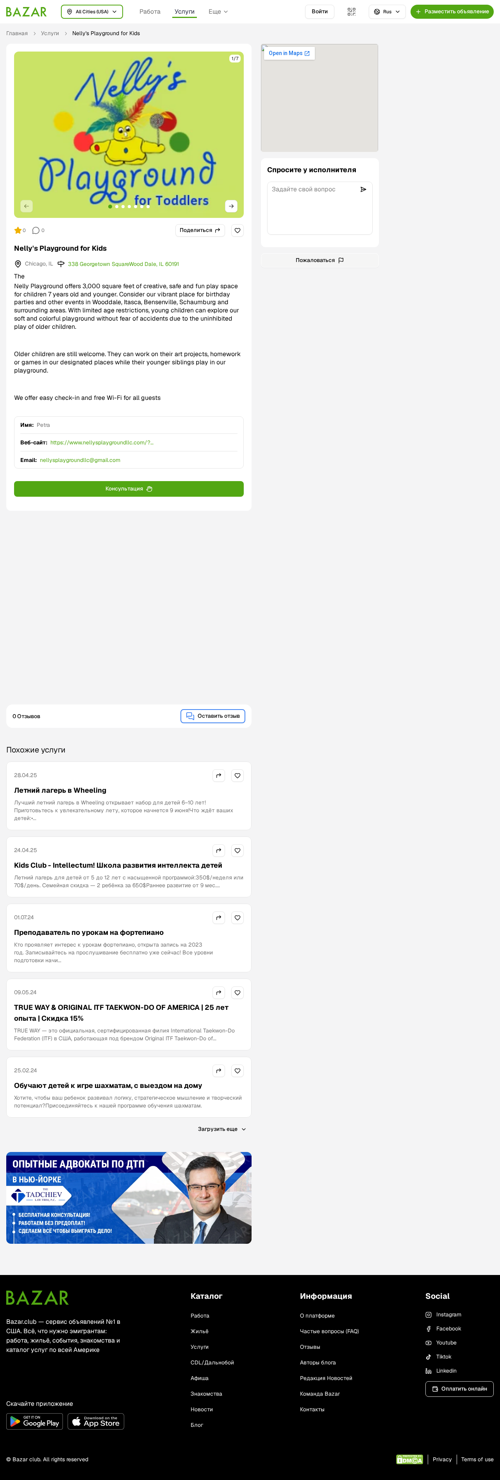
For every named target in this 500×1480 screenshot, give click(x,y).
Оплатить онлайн (464, 1388)
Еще (215, 11)
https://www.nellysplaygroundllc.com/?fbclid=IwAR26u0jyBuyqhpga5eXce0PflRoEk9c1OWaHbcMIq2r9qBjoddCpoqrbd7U (143, 442)
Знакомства (206, 1393)
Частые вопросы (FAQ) (329, 1331)
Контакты (312, 1409)
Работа (150, 11)
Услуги (185, 11)
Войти (320, 11)
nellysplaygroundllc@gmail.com (80, 460)
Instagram (448, 1314)
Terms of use (477, 1459)
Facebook (448, 1328)
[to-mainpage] (37, 1298)
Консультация (124, 488)
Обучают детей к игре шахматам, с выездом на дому (108, 1085)
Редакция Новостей (326, 1378)
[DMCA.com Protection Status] (409, 1459)
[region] (129, 135)
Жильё (200, 1331)
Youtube (446, 1342)
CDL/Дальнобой (212, 1362)
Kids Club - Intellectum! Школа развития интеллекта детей (118, 865)
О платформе (317, 1315)
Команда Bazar (320, 1393)
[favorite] (237, 230)
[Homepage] (26, 11)
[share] (218, 775)
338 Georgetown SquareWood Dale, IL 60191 (123, 263)
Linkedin (446, 1370)
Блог (197, 1424)
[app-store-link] (96, 1421)
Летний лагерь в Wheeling (60, 790)
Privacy (442, 1459)
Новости (202, 1409)
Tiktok (444, 1356)
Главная (17, 33)
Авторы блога (318, 1362)
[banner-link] (129, 1198)
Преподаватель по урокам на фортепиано (89, 932)
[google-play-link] (34, 1421)
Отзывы (310, 1346)
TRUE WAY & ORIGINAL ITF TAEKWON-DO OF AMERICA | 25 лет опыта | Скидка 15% (121, 1013)
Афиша (200, 1378)
